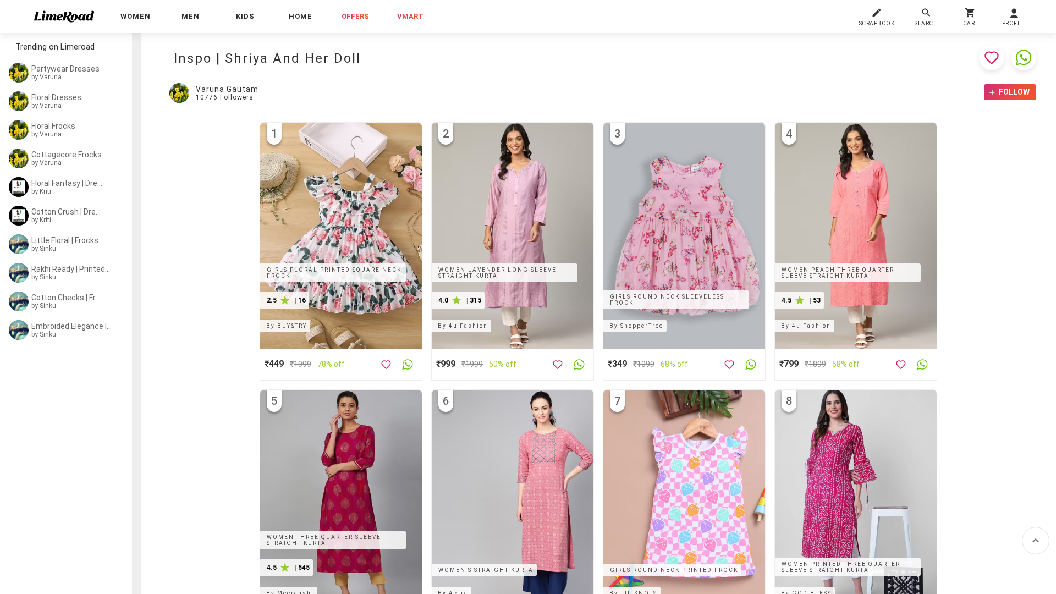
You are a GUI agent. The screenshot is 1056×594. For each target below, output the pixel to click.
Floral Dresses (56, 97)
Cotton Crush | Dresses (67, 211)
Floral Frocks (53, 126)
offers (355, 16)
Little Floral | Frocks (64, 240)
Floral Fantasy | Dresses (67, 183)
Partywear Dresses (65, 68)
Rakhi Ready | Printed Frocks (71, 269)
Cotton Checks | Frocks (67, 297)
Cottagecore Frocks (66, 154)
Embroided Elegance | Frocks (71, 326)
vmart (410, 16)
